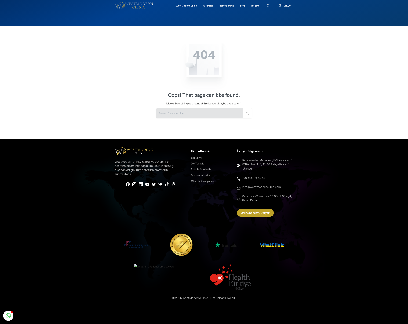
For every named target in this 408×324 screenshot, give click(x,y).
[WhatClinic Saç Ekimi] (272, 245)
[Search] (247, 113)
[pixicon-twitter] (154, 184)
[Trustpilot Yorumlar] (227, 244)
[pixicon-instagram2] (134, 184)
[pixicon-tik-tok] (167, 184)
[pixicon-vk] (160, 184)
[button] (8, 316)
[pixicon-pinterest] (173, 184)
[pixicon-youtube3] (147, 184)
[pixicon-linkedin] (141, 184)
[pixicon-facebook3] (127, 184)
